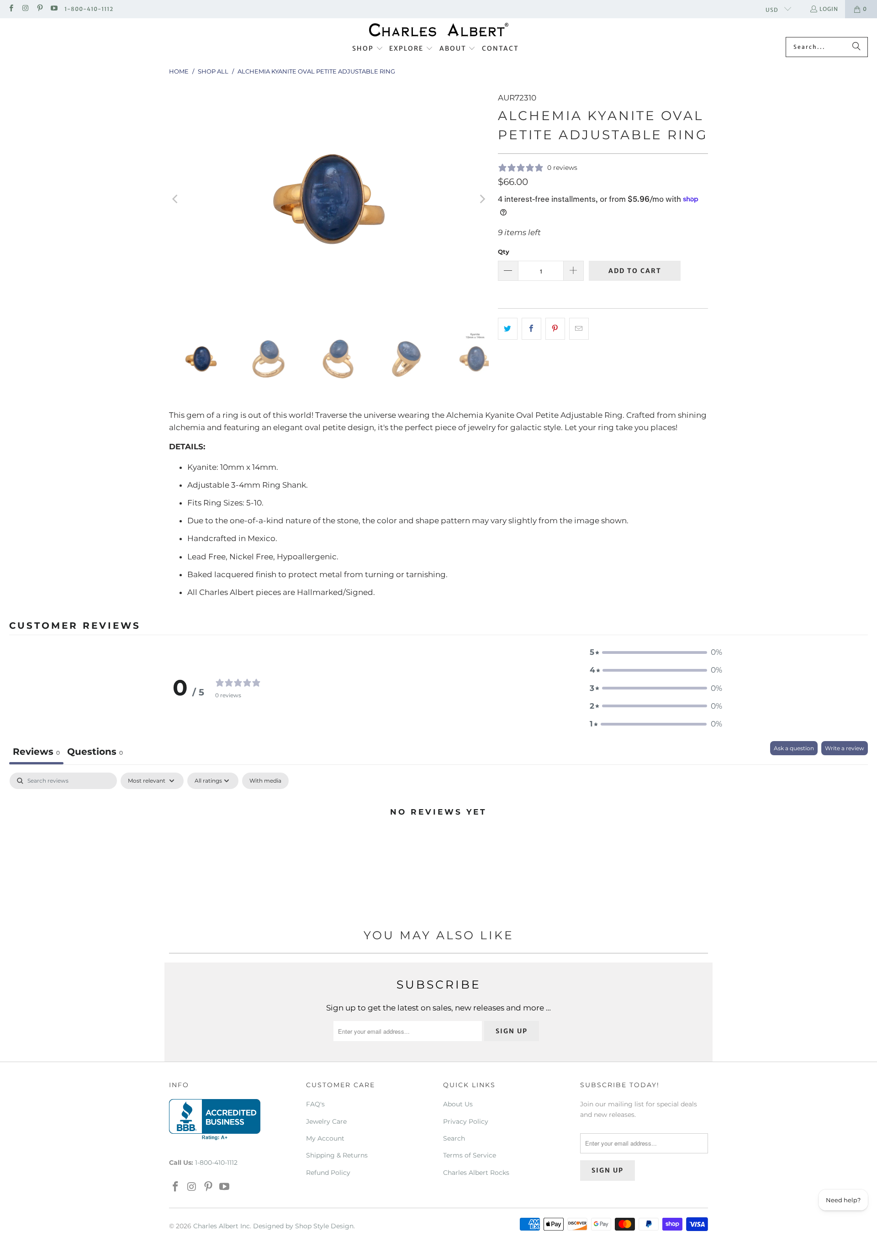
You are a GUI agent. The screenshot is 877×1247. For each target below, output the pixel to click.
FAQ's (315, 1104)
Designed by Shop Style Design (303, 1226)
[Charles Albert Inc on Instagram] (25, 8)
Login (828, 8)
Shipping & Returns (337, 1155)
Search (454, 1138)
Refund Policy (328, 1172)
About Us (458, 1104)
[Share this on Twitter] (508, 328)
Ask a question (794, 748)
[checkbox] (265, 781)
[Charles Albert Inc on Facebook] (11, 8)
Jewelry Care (326, 1121)
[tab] (95, 752)
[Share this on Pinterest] (555, 328)
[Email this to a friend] (579, 328)
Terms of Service (469, 1155)
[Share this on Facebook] (531, 328)
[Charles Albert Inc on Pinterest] (39, 8)
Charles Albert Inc (221, 1226)
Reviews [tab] (36, 751)
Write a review (844, 748)
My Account (325, 1138)
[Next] (482, 199)
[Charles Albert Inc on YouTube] (54, 8)
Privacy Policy (465, 1121)
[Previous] (176, 199)
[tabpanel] (438, 842)
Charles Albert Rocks (476, 1172)
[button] (367, 49)
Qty (503, 251)
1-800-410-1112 (88, 8)
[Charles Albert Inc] (438, 30)
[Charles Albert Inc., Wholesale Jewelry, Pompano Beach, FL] (214, 1119)
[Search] (856, 47)
